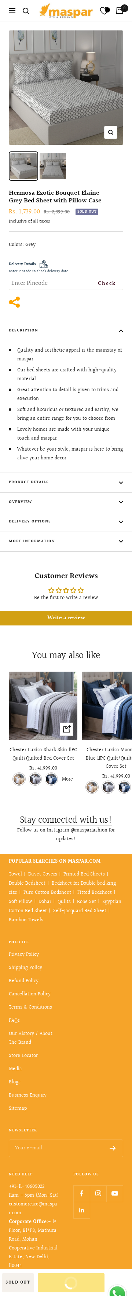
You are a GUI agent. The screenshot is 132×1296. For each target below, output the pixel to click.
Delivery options (30, 521)
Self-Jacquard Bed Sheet (79, 911)
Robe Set (86, 902)
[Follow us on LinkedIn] (81, 1210)
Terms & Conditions (30, 1007)
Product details (29, 482)
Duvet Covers (42, 874)
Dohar (44, 902)
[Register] (113, 1148)
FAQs (14, 1021)
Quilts (64, 902)
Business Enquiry (28, 1095)
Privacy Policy (24, 955)
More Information (32, 541)
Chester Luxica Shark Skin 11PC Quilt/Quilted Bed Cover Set (43, 754)
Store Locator (23, 1056)
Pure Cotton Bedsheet (47, 893)
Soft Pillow (20, 902)
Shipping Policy (25, 968)
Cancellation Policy (30, 994)
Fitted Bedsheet (94, 893)
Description (23, 330)
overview (20, 502)
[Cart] (119, 10)
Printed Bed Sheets (84, 874)
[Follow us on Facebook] (81, 1193)
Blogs (15, 1082)
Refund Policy (23, 981)
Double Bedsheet (27, 884)
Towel (15, 874)
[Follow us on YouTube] (114, 1193)
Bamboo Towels (26, 920)
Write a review (66, 618)
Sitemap (18, 1109)
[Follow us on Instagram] (98, 1193)
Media (15, 1069)
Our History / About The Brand (30, 1038)
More (67, 779)
